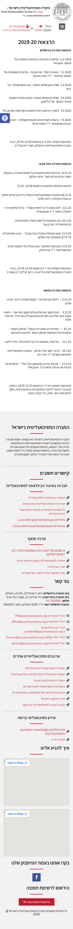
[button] (5, 118)
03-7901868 (53, 601)
